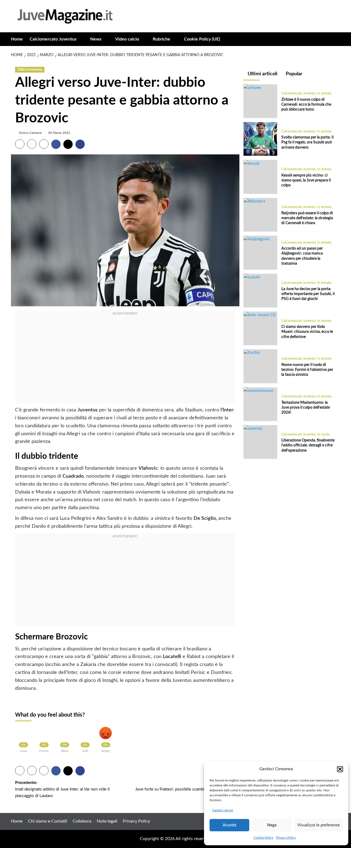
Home (17, 39)
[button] (340, 769)
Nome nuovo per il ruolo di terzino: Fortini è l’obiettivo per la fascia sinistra (307, 369)
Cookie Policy (263, 837)
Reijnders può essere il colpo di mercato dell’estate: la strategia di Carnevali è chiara (307, 218)
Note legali (107, 821)
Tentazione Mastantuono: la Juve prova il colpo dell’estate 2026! (305, 407)
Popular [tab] (293, 73)
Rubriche (161, 39)
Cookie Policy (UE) (202, 39)
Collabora (82, 821)
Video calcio (127, 39)
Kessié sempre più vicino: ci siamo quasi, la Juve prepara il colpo (306, 180)
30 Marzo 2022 (59, 132)
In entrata (324, 93)
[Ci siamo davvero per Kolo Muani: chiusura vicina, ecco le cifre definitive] (259, 315)
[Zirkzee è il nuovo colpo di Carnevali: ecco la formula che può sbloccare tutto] (252, 87)
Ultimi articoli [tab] (262, 73)
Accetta (229, 825)
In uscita (323, 434)
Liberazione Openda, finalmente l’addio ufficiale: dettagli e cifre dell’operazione (308, 445)
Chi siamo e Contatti (47, 821)
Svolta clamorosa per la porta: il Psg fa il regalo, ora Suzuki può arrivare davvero (307, 142)
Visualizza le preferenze (318, 825)
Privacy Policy (286, 837)
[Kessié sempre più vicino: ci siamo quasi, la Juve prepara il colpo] (251, 163)
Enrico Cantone (30, 132)
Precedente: (62, 789)
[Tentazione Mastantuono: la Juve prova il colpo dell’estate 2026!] (258, 390)
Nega (271, 825)
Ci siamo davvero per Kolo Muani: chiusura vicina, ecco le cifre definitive (307, 332)
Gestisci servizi (222, 810)
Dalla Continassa (30, 69)
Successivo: (185, 786)
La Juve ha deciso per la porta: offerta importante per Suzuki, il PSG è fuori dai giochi (308, 294)
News (95, 39)
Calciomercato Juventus (53, 39)
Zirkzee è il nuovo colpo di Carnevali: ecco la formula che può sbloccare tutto (306, 104)
